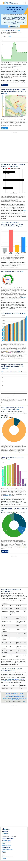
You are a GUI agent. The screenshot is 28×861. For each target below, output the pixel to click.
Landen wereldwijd (6, 845)
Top (24, 701)
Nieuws (4, 851)
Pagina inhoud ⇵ (15, 26)
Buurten (4, 128)
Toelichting (5, 85)
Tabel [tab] (9, 36)
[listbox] (6, 416)
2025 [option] (5, 415)
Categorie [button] (4, 603)
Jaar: (2, 415)
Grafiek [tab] (4, 36)
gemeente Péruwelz (15, 452)
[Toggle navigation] (24, 2)
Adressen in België (6, 842)
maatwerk (5, 498)
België (24, 210)
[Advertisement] (14, 148)
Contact (4, 858)
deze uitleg (23, 297)
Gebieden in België (6, 840)
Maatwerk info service (7, 857)
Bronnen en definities (7, 849)
